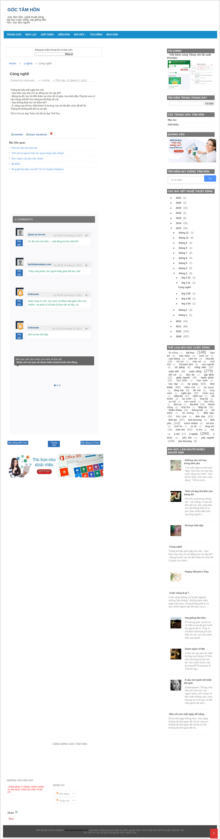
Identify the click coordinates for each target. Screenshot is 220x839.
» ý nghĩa (44, 80)
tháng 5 (183, 263)
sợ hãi (172, 401)
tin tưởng (188, 413)
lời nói (197, 390)
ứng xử (209, 426)
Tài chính (96, 34)
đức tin (190, 374)
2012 (179, 321)
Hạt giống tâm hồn (195, 618)
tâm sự (178, 404)
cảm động (174, 358)
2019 (179, 208)
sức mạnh (190, 401)
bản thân (184, 356)
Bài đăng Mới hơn (18, 442)
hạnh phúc (207, 377)
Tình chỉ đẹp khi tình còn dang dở (198, 493)
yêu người (207, 437)
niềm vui (197, 396)
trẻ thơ (210, 423)
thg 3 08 (186, 298)
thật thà (185, 407)
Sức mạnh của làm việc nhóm (27, 158)
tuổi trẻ (178, 426)
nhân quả (208, 393)
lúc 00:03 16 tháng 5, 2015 (68, 295)
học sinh (202, 380)
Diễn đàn (64, 34)
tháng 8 (183, 248)
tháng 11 (184, 238)
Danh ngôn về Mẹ (195, 649)
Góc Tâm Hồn (23, 9)
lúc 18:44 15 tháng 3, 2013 (68, 235)
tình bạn (209, 413)
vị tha (199, 429)
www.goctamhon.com (76, 830)
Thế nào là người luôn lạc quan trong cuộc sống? (38, 153)
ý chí (176, 434)
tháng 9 (183, 243)
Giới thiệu (47, 34)
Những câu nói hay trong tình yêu (195, 462)
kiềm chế (190, 387)
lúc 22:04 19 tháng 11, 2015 (67, 328)
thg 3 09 (186, 293)
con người (208, 364)
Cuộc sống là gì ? (179, 593)
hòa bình (181, 380)
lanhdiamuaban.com (39, 264)
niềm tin (178, 396)
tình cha (200, 416)
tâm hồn (209, 401)
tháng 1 (183, 315)
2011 (179, 326)
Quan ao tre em (36, 234)
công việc (200, 367)
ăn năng (173, 352)
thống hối (197, 410)
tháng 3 (183, 273)
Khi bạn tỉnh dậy (194, 525)
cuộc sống (195, 371)
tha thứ (194, 404)
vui (212, 429)
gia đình (209, 374)
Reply (19, 243)
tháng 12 (184, 232)
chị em (180, 361)
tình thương (195, 420)
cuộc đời (174, 371)
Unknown (33, 294)
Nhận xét (64, 801)
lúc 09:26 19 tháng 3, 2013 (68, 265)
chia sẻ (196, 361)
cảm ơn (192, 358)
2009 (179, 336)
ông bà (204, 398)
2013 (179, 228)
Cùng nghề (184, 287)
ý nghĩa (193, 434)
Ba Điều (16, 164)
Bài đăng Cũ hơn (90, 442)
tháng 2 (183, 310)
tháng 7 (183, 253)
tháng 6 (183, 258)
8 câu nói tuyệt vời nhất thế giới (197, 681)
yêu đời (187, 437)
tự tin (194, 426)
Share (11, 813)
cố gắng (180, 367)
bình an (203, 356)
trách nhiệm (191, 423)
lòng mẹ (179, 390)
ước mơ (180, 429)
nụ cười (186, 398)
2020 (179, 203)
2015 (179, 218)
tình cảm (181, 416)
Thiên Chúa (175, 410)
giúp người (183, 377)
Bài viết (80, 34)
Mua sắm (112, 34)
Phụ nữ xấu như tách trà (24, 148)
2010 (179, 331)
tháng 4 (183, 268)
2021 (179, 198)
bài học (190, 352)
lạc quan (209, 387)
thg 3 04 (186, 303)
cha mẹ (210, 358)
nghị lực (186, 393)
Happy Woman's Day (197, 571)
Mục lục (31, 34)
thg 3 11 (186, 283)
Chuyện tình (186, 364)
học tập (173, 384)
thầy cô (202, 407)
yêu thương (185, 441)
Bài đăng (64, 794)
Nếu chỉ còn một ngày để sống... (187, 714)
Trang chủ (14, 34)
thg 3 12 (186, 277)
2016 (179, 213)
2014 (179, 223)
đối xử (172, 374)
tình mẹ (173, 420)
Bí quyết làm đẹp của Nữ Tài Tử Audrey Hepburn (38, 169)
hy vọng (193, 384)
